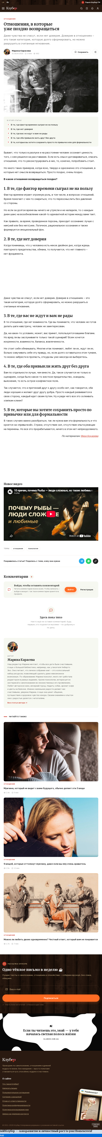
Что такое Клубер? (10, 1084)
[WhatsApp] (88, 561)
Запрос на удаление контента (15, 1114)
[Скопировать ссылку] (95, 561)
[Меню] (3, 8)
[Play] (83, 2)
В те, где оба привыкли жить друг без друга (33, 138)
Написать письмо (9, 1088)
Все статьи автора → (17, 703)
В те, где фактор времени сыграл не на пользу (34, 124)
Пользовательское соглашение (15, 1092)
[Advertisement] (51, 277)
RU (8, 2)
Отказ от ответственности (14, 1101)
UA (3, 2)
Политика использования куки (15, 1109)
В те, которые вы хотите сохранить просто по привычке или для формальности (51, 142)
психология (33, 548)
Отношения (10, 19)
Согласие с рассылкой (12, 1097)
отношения (18, 548)
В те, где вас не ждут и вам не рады (29, 133)
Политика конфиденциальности (16, 1105)
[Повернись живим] (96, 1125)
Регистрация (86, 589)
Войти (71, 589)
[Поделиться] (95, 52)
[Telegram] (81, 561)
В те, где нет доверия (22, 129)
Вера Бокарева (89, 435)
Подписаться (51, 998)
